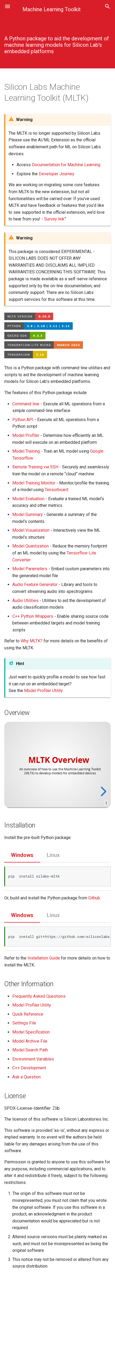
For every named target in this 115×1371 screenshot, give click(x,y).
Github (94, 897)
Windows (22, 855)
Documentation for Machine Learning (66, 164)
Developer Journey (56, 173)
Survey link (54, 219)
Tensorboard (56, 489)
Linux (53, 855)
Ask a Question (26, 1076)
